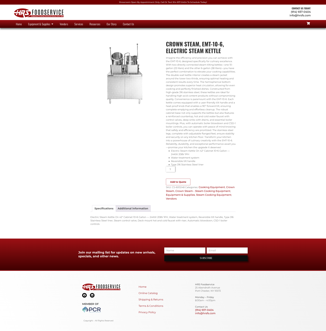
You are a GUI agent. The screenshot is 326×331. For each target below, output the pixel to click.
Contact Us (128, 24)
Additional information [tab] (133, 208)
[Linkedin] (92, 295)
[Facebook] (84, 295)
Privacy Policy (147, 312)
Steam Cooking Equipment (213, 194)
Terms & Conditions (151, 305)
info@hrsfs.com (300, 15)
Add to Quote (178, 182)
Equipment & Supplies (39, 24)
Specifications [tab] (103, 208)
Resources (95, 24)
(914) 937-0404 (301, 11)
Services (78, 24)
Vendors (64, 24)
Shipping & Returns (151, 299)
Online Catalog (148, 293)
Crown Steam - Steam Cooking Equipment (202, 191)
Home (19, 24)
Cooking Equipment (212, 187)
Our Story (111, 24)
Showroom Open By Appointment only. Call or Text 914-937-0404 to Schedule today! (163, 2)
